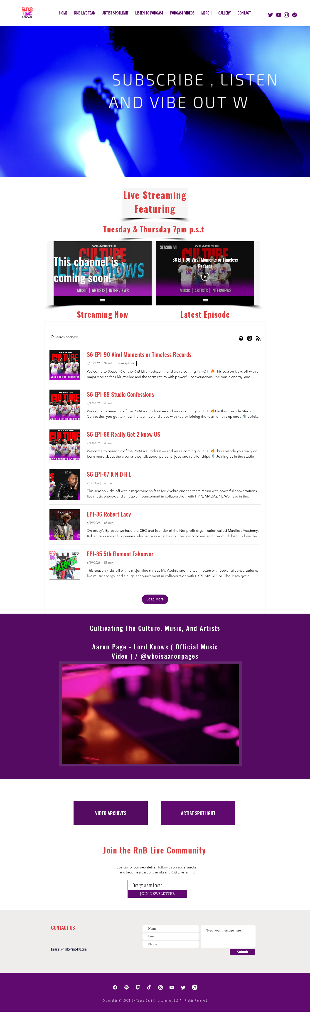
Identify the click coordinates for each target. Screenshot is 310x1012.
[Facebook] (115, 987)
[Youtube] (172, 987)
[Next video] (244, 269)
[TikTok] (149, 987)
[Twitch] (138, 987)
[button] (233, 759)
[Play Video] (205, 276)
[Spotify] (294, 15)
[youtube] (279, 15)
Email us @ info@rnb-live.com (69, 949)
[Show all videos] (102, 300)
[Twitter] (183, 987)
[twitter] (270, 15)
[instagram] (286, 15)
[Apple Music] (194, 987)
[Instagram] (160, 987)
